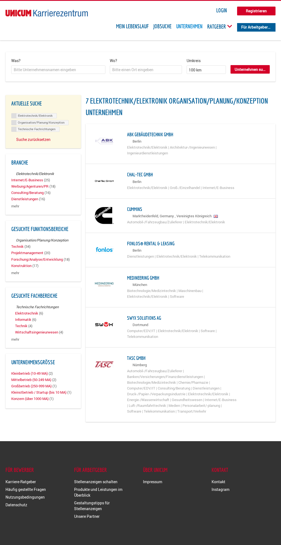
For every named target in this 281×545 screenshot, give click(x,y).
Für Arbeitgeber (254, 27)
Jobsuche (162, 26)
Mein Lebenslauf (132, 26)
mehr (15, 206)
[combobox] (58, 69)
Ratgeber (217, 26)
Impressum (152, 481)
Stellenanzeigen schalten (95, 481)
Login (221, 10)
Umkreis (194, 60)
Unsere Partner (87, 516)
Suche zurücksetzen (33, 139)
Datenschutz (16, 504)
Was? (16, 60)
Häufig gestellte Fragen (25, 489)
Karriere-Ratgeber (20, 481)
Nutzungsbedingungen (25, 497)
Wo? (113, 60)
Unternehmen (189, 26)
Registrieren (256, 10)
